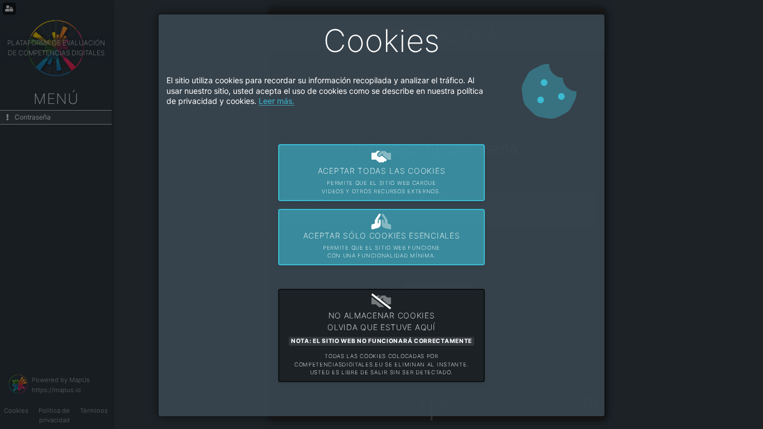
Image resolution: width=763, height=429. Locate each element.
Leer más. (276, 101)
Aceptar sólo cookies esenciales (381, 245)
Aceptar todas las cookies (382, 180)
